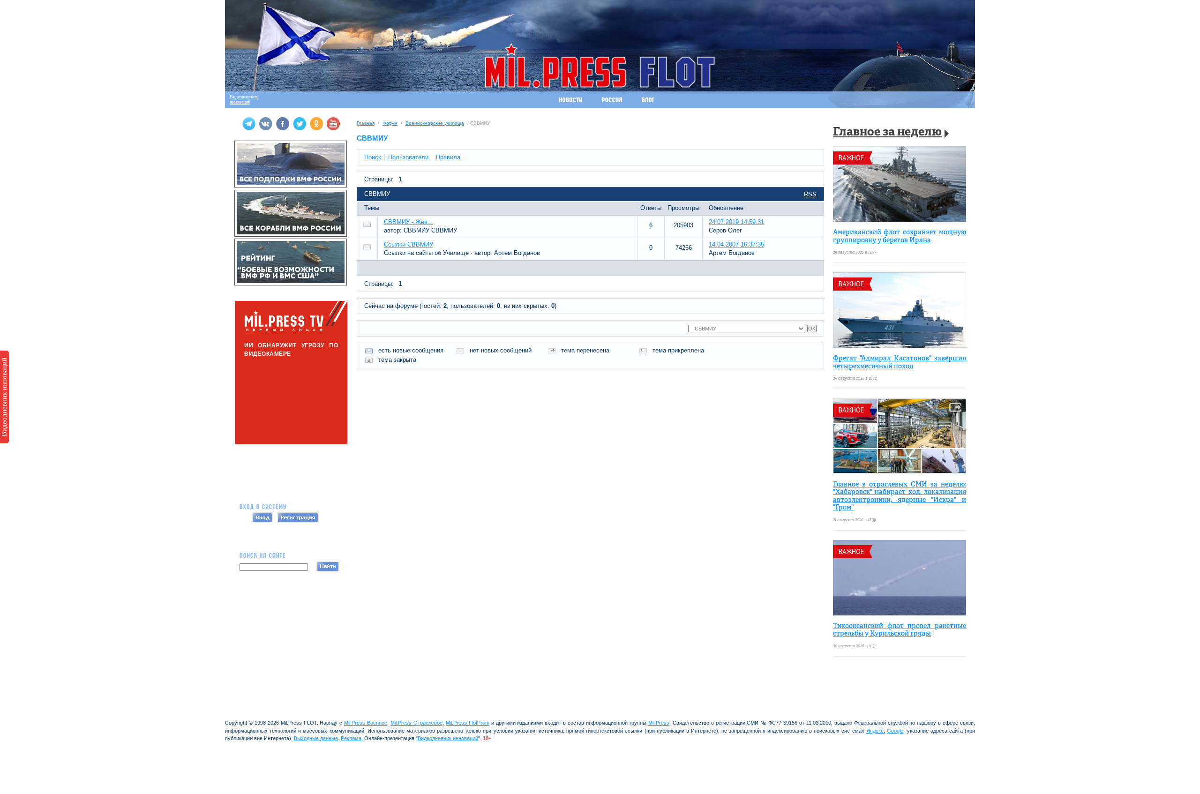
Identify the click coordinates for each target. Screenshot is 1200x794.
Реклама (351, 738)
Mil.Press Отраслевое (416, 723)
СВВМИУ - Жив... (408, 221)
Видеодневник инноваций (4, 397)
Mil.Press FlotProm (467, 723)
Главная (366, 123)
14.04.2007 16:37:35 (736, 244)
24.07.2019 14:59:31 (736, 221)
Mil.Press (658, 723)
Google (895, 731)
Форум (390, 123)
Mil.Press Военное (365, 723)
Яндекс (875, 731)
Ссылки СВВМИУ (408, 244)
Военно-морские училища (434, 123)
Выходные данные (316, 738)
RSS (810, 194)
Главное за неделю (887, 132)
